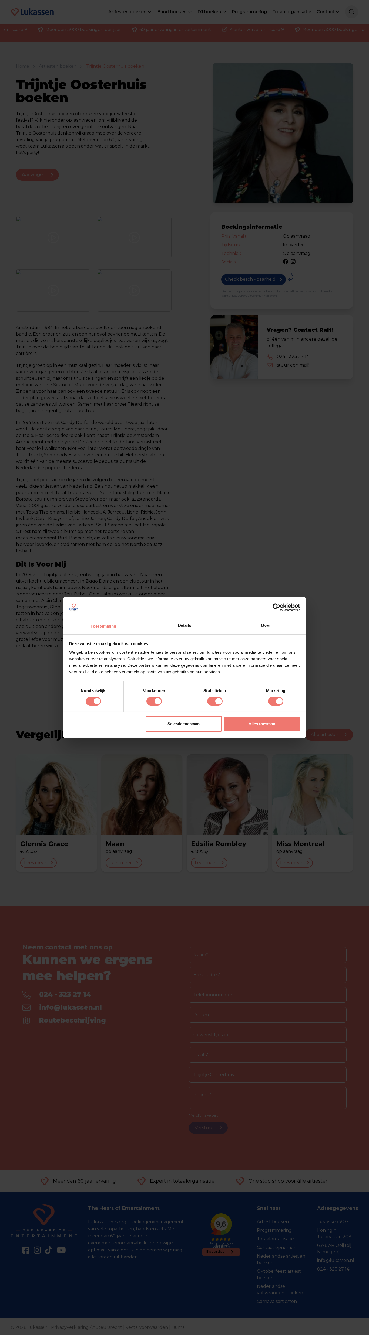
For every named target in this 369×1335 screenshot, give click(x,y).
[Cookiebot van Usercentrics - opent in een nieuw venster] (276, 607)
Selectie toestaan (183, 723)
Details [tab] (184, 625)
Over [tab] (265, 625)
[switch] (154, 701)
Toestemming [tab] (103, 626)
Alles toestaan (262, 723)
